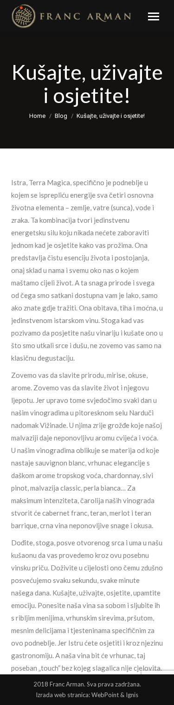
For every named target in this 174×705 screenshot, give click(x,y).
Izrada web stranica (62, 695)
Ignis (132, 695)
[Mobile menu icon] (153, 16)
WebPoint (105, 695)
